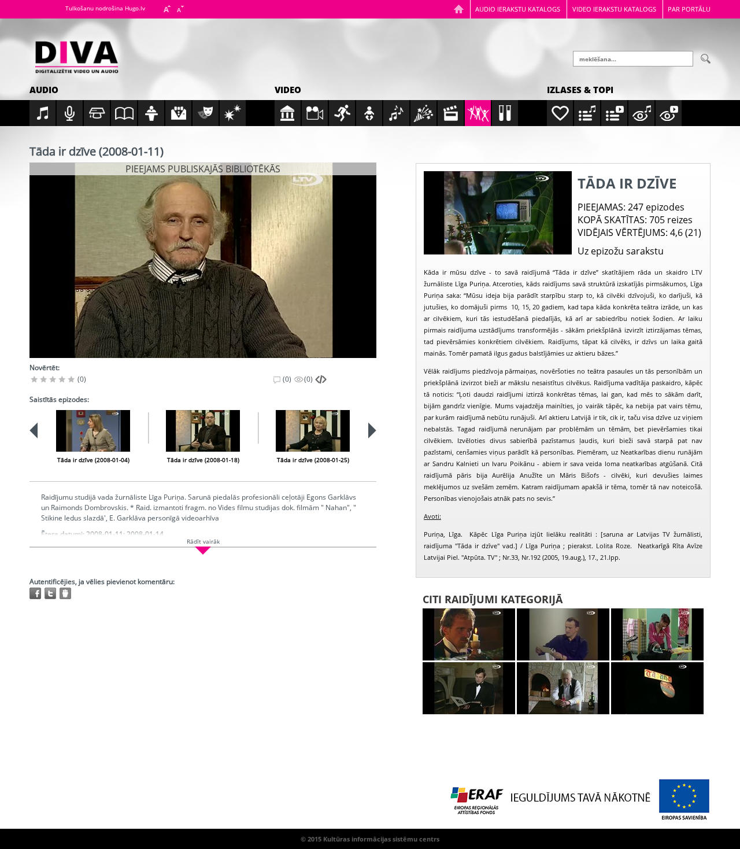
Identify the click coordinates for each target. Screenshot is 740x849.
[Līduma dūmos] (469, 634)
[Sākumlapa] (459, 9)
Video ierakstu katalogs (614, 9)
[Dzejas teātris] (563, 688)
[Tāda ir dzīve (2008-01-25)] (313, 431)
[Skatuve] (657, 688)
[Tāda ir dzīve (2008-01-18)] (203, 431)
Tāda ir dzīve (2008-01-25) (313, 460)
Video (288, 89)
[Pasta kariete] (563, 634)
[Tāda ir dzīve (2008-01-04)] (93, 431)
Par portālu (689, 9)
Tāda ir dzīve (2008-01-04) (93, 460)
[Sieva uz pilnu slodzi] (657, 634)
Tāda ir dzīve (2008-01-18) (203, 460)
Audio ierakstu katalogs (517, 9)
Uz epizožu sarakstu (621, 251)
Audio (43, 89)
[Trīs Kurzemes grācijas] (469, 688)
